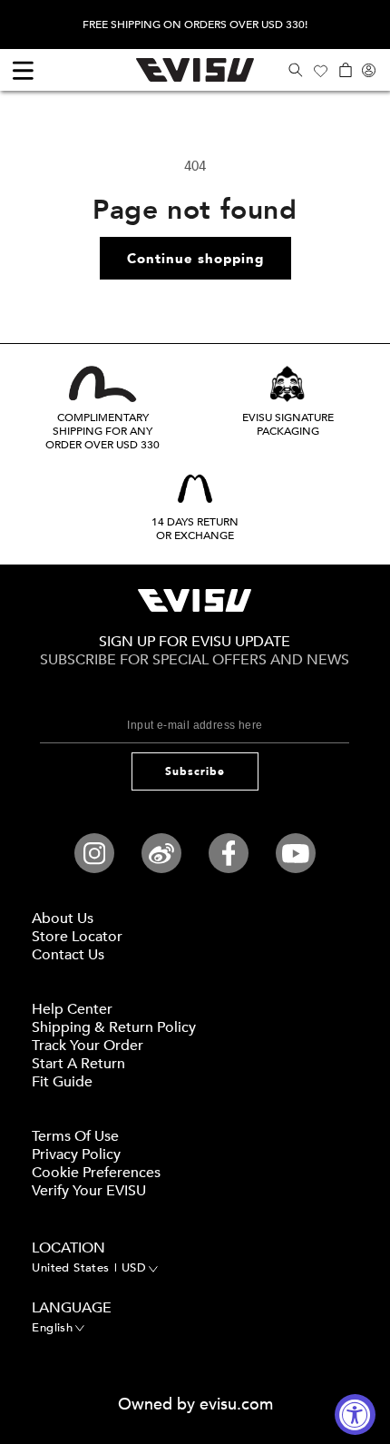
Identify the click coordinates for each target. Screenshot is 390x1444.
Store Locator (77, 937)
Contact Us (68, 955)
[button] (295, 70)
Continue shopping (195, 259)
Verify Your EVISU (89, 1191)
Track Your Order (87, 1045)
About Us (62, 918)
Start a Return (78, 1064)
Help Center (72, 1009)
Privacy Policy (76, 1154)
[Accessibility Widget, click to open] (355, 1414)
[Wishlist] (320, 69)
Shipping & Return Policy (114, 1027)
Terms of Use (75, 1136)
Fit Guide (62, 1082)
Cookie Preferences (96, 1173)
